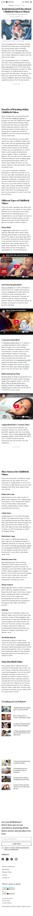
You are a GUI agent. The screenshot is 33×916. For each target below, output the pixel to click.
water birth (7, 230)
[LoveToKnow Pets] (8, 892)
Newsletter (5, 869)
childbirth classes (18, 118)
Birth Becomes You (8, 562)
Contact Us (5, 878)
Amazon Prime (9, 531)
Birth (23, 5)
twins (9, 377)
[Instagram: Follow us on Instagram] (16, 859)
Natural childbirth (8, 288)
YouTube (5, 613)
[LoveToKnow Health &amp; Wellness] (8, 888)
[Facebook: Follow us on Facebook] (3, 859)
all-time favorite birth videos (21, 546)
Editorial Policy (7, 872)
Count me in (17, 844)
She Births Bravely (23, 645)
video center (26, 499)
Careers (4, 875)
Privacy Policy (6, 900)
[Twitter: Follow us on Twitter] (7, 859)
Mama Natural (7, 588)
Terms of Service (6, 903)
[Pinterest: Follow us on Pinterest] (11, 859)
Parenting (11, 5)
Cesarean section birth (11, 343)
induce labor (26, 158)
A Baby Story (6, 516)
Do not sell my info (7, 898)
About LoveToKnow (8, 866)
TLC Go (16, 529)
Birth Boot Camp (19, 539)
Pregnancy (17, 5)
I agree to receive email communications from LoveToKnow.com (16, 848)
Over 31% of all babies (21, 367)
